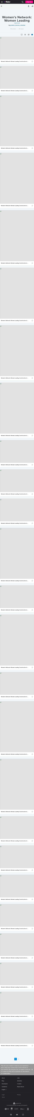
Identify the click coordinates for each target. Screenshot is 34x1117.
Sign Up (29, 2)
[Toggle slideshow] (22, 35)
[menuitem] (22, 2)
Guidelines (4, 1086)
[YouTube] (17, 1115)
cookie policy (6, 1073)
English (3, 1089)
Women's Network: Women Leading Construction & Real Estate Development (14, 61)
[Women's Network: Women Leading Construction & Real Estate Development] (17, 48)
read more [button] (17, 23)
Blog (3, 1081)
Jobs (18, 1078)
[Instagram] (23, 1115)
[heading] (7, 2)
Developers (5, 1083)
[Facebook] (11, 1115)
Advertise (19, 1081)
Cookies (19, 1083)
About (3, 1078)
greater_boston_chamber (17, 25)
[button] (28, 6)
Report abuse (20, 1086)
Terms (3, 1097)
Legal (3, 1094)
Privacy (19, 1094)
